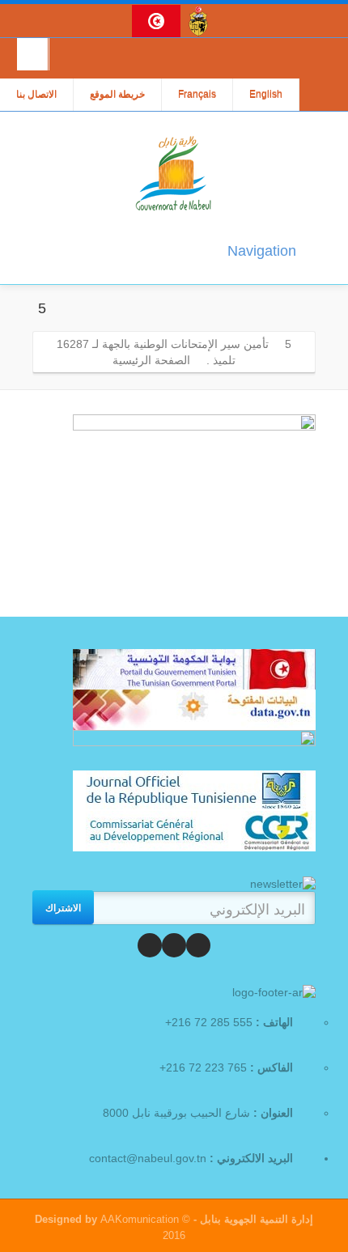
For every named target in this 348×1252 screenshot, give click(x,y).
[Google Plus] (150, 945)
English (265, 94)
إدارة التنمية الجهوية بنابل (255, 1219)
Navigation (261, 251)
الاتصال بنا (36, 94)
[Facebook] (198, 945)
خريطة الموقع (117, 94)
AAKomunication (139, 1219)
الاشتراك (63, 907)
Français (197, 94)
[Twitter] (174, 945)
